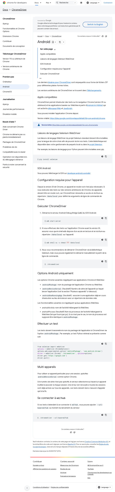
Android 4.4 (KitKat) (95, 105)
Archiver (63, 473)
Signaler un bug (38, 465)
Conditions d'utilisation (41, 487)
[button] (14, 68)
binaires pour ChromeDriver (59, 82)
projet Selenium (95, 144)
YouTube (91, 469)
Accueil (40, 36)
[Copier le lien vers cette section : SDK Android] (53, 168)
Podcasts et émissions (68, 476)
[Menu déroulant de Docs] (41, 2)
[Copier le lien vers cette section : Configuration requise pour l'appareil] (85, 180)
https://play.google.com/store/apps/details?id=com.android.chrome (77, 118)
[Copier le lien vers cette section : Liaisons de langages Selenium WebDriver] (82, 133)
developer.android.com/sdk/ (78, 173)
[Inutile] (106, 36)
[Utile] (102, 36)
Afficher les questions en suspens (44, 469)
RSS (89, 478)
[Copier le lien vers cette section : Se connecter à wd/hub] (67, 398)
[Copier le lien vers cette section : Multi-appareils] (58, 367)
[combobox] (66, 3)
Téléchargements (94, 90)
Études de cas (65, 469)
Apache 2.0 (72, 444)
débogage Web (54, 108)
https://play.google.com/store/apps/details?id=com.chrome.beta (75, 125)
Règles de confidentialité (60, 487)
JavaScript (67, 108)
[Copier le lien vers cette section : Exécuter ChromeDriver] (68, 206)
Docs (37, 3)
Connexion (108, 3)
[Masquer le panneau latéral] (27, 488)
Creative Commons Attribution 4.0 (96, 442)
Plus (47, 3)
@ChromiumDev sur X (95, 465)
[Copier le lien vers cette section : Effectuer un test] (60, 324)
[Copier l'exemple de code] (106, 156)
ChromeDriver (19, 9)
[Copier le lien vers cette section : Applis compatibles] (59, 97)
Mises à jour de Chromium (69, 465)
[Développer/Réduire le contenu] (54, 49)
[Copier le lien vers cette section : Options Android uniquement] (75, 273)
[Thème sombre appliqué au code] (102, 156)
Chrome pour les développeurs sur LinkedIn (100, 473)
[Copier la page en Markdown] (60, 42)
